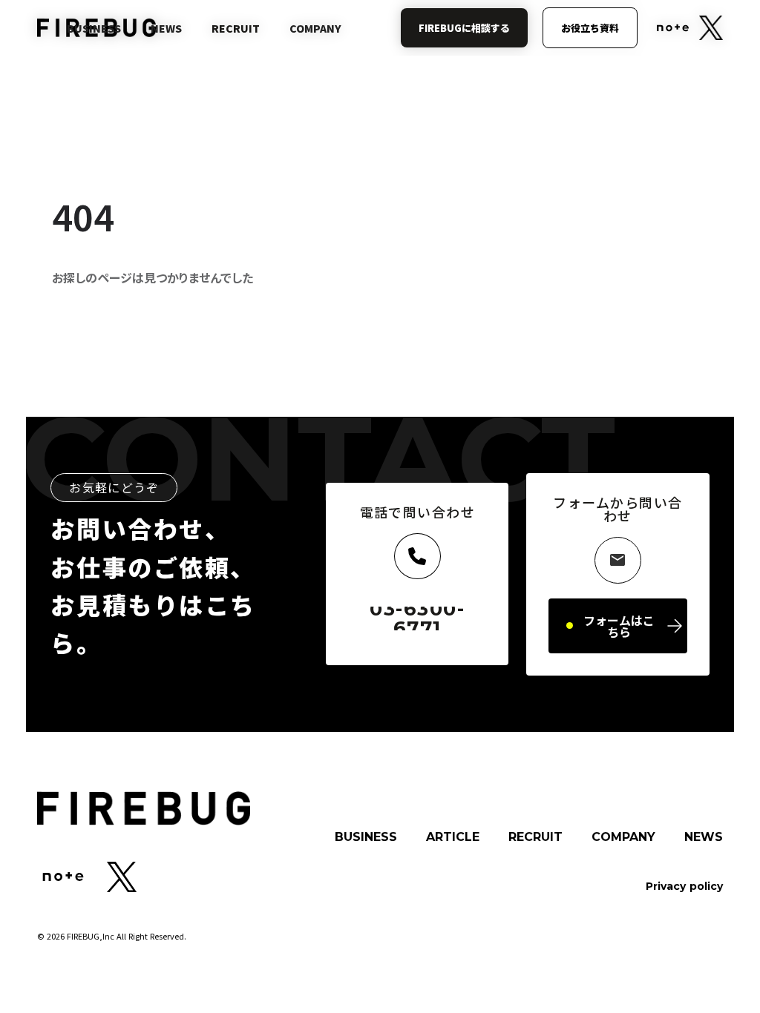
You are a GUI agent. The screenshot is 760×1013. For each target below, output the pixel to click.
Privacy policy (684, 886)
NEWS (703, 837)
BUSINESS (366, 837)
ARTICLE (452, 837)
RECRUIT (535, 837)
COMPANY (623, 837)
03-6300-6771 (417, 618)
